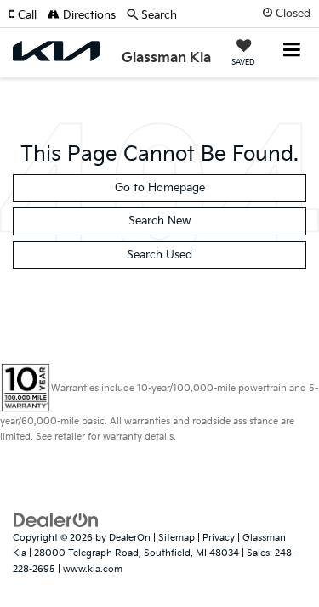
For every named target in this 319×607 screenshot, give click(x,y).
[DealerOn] (56, 519)
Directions (88, 15)
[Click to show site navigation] (292, 51)
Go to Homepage (160, 188)
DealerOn (130, 537)
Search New (159, 221)
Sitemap (176, 537)
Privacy (218, 537)
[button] (28, 15)
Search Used (159, 255)
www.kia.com (92, 569)
